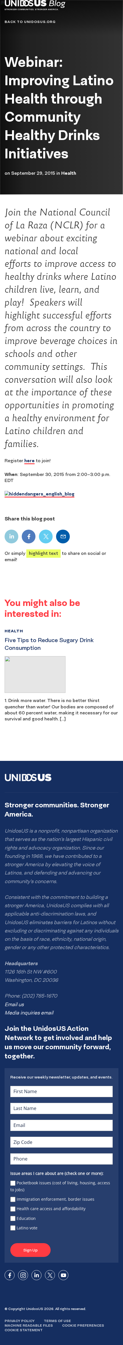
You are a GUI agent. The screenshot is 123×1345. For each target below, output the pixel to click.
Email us (14, 1004)
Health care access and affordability (51, 1208)
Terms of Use (57, 1321)
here (29, 460)
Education (26, 1218)
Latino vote (27, 1228)
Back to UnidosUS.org (30, 22)
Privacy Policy (20, 1321)
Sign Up (30, 1250)
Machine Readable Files (29, 1325)
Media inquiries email (29, 1013)
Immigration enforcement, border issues (55, 1199)
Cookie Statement (24, 1330)
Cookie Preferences (83, 1325)
